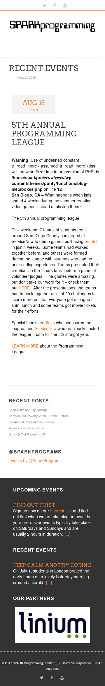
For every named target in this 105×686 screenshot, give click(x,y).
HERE (24, 288)
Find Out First (34, 505)
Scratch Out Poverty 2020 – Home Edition (38, 415)
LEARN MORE (25, 346)
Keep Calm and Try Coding (28, 409)
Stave (49, 322)
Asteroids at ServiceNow (26, 428)
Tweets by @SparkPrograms (35, 460)
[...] (67, 534)
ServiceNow (46, 328)
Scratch (92, 241)
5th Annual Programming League (44, 133)
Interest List (61, 511)
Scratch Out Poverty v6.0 (27, 434)
